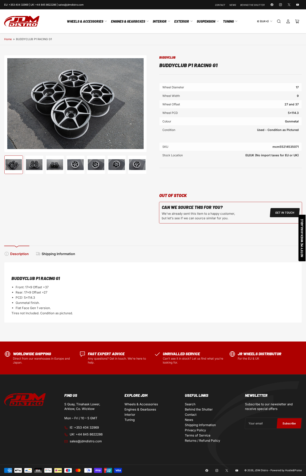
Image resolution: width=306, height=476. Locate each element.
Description (19, 254)
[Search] (279, 21)
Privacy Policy (195, 430)
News (232, 4)
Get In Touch (284, 212)
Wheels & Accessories (85, 21)
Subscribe (289, 423)
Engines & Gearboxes (128, 21)
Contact (220, 4)
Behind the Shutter (252, 4)
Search (190, 404)
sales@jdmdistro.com (86, 441)
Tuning (228, 21)
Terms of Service (197, 435)
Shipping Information (58, 254)
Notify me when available (302, 238)
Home (8, 39)
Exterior (181, 21)
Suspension (206, 21)
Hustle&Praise (293, 470)
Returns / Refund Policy (202, 441)
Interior (160, 21)
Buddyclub (167, 57)
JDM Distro (261, 470)
